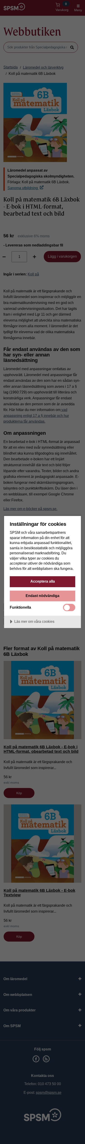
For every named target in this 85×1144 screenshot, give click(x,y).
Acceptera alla (42, 581)
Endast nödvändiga (42, 596)
